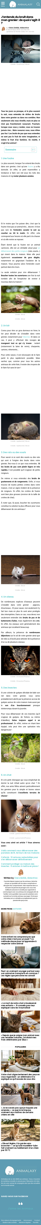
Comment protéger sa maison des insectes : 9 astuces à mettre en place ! (20, 865)
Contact (37, 1220)
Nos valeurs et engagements (11, 1220)
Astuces (17, 909)
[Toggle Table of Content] (32, 149)
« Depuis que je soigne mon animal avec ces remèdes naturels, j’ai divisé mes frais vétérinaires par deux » (20, 1037)
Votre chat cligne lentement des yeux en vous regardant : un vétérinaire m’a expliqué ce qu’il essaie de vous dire (20, 1077)
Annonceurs (28, 1220)
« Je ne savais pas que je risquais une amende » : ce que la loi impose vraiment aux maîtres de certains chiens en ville (19, 1111)
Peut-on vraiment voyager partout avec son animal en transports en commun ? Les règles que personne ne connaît (20, 973)
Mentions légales (25, 1222)
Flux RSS (35, 1222)
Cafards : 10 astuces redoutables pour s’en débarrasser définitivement (19, 858)
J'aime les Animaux (20, 1208)
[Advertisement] (20, 88)
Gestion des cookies (10, 1222)
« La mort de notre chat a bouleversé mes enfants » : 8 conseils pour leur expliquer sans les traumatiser (18, 1005)
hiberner (26, 337)
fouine (30, 166)
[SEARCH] (38, 4)
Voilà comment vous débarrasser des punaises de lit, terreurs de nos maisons (20, 851)
